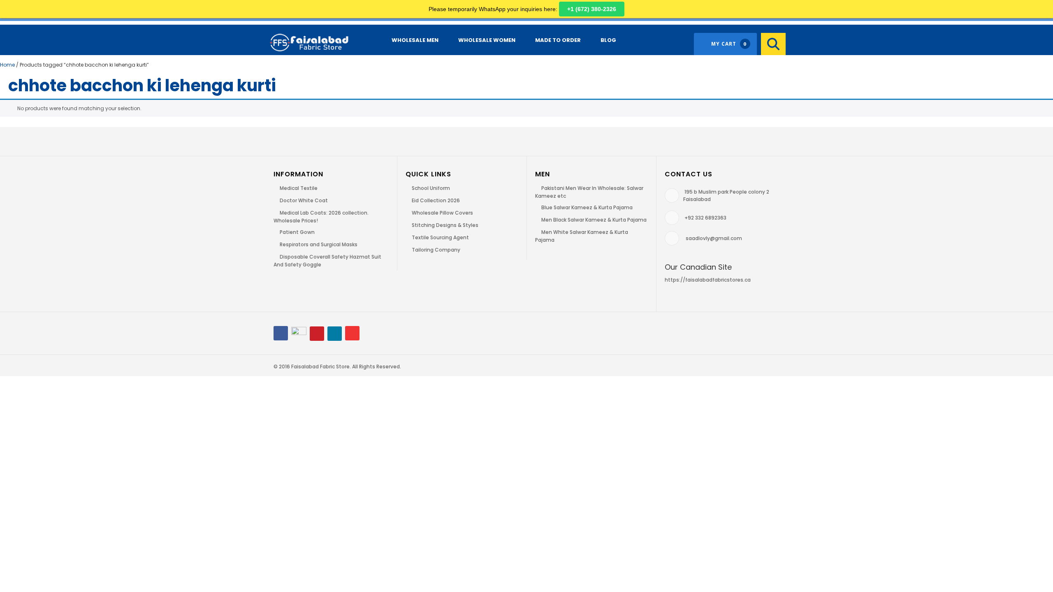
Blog (608, 40)
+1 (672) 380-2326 (591, 9)
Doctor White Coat (304, 200)
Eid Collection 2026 (436, 200)
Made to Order (558, 40)
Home (7, 64)
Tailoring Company (436, 249)
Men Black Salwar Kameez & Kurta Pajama (594, 219)
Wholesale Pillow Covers (442, 212)
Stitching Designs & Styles (445, 225)
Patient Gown (297, 232)
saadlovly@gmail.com (714, 238)
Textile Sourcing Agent (440, 237)
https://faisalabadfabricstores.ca (708, 279)
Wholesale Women (486, 40)
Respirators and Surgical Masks (318, 244)
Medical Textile (299, 188)
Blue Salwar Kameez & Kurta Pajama (587, 207)
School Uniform (431, 188)
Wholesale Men (415, 40)
